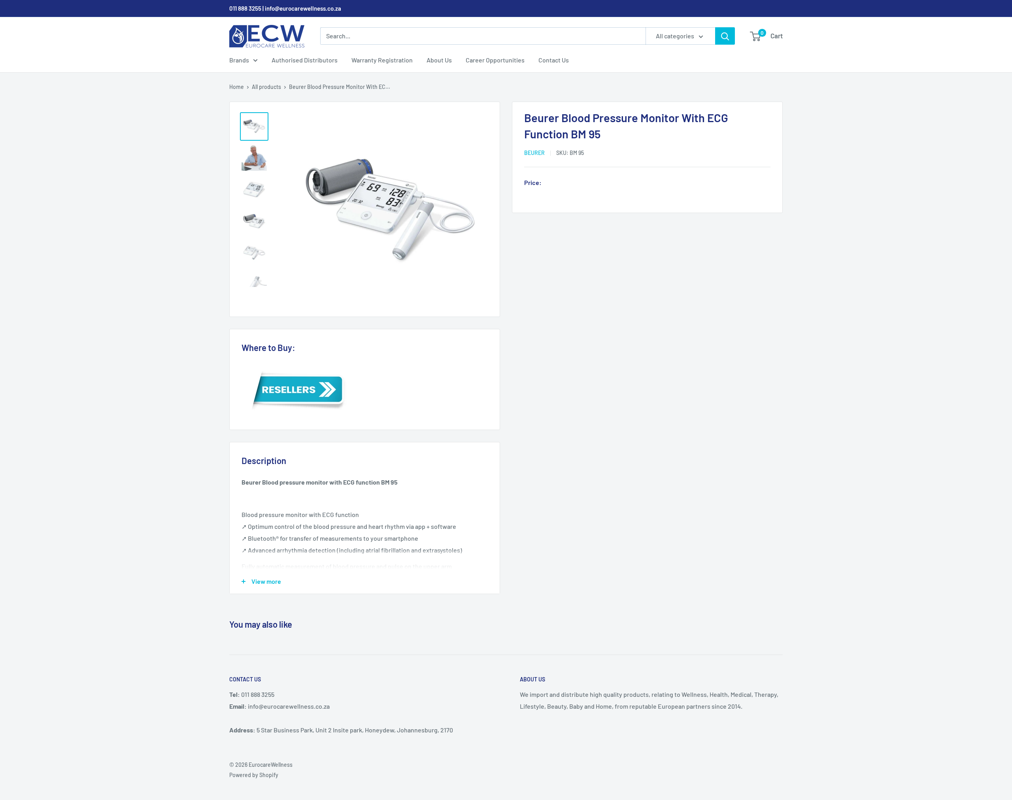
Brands (239, 60)
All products (266, 86)
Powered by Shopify (253, 775)
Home (236, 86)
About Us (439, 60)
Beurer (534, 152)
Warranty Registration (382, 60)
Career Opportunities (495, 60)
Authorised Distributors (305, 60)
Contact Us (553, 60)
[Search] (725, 36)
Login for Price (567, 183)
